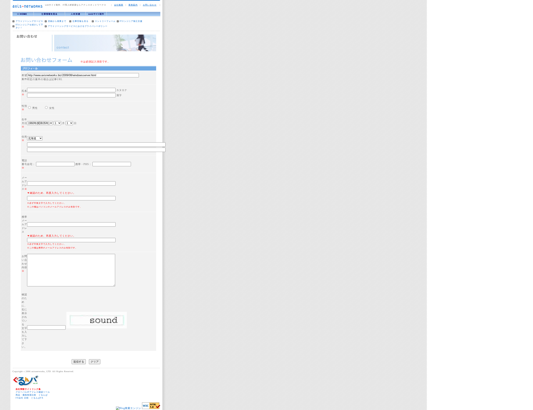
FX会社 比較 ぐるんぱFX (29, 398)
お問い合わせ (150, 5)
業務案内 (133, 5)
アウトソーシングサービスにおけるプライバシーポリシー (77, 26)
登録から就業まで (57, 21)
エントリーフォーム (105, 21)
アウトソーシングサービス (29, 21)
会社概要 (118, 5)
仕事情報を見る (80, 21)
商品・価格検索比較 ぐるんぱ (32, 395)
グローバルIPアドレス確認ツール (33, 392)
